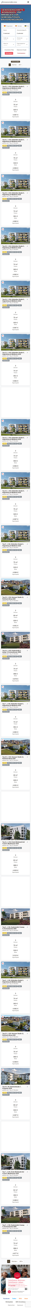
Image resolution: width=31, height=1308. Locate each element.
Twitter (14, 1298)
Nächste (14, 64)
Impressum (20, 1305)
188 (20, 64)
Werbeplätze (9, 1302)
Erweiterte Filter (9, 50)
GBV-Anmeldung (21, 1302)
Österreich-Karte (21, 50)
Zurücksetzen (21, 53)
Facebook (6, 1298)
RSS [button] (20, 1298)
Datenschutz (11, 1305)
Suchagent (9, 53)
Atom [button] (26, 1298)
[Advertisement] (15, 402)
